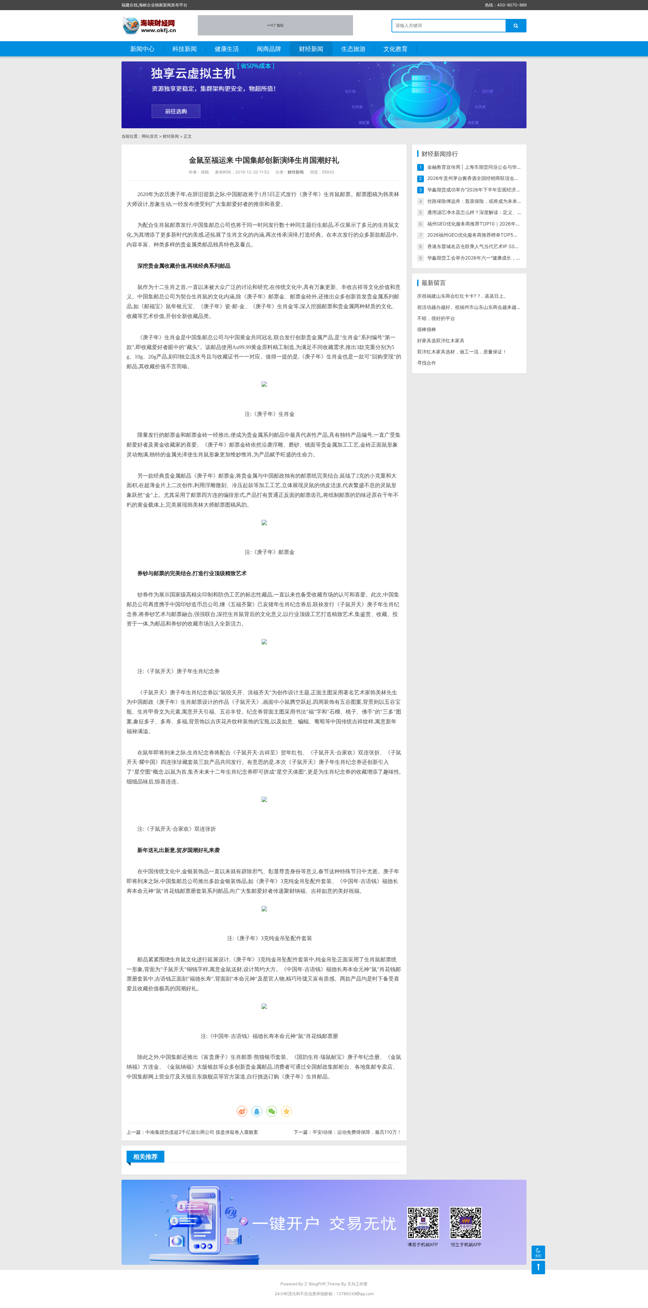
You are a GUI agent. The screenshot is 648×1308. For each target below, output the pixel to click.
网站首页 (150, 136)
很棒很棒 (426, 329)
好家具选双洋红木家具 (440, 340)
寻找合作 (426, 363)
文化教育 (395, 48)
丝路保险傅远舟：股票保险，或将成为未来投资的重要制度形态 (493, 201)
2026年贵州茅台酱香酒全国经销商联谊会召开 (475, 178)
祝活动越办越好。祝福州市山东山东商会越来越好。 (471, 307)
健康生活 (227, 48)
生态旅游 (353, 48)
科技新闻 (184, 48)
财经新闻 (311, 48)
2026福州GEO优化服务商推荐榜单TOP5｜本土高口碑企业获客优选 (498, 235)
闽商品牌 (269, 48)
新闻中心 (142, 48)
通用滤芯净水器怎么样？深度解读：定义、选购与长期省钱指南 (493, 212)
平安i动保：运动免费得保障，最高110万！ (357, 1132)
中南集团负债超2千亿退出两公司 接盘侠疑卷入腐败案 (201, 1132)
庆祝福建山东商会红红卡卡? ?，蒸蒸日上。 (462, 296)
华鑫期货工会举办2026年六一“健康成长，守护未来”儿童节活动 (493, 258)
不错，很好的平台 (436, 318)
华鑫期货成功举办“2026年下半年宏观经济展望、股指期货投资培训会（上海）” (510, 189)
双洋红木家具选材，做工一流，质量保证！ (462, 351)
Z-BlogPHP (315, 1283)
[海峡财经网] (151, 25)
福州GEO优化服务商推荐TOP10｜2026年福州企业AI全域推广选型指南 (502, 223)
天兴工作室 (357, 1283)
